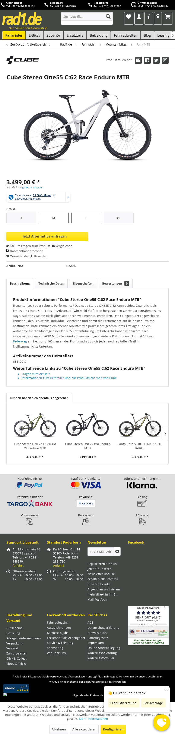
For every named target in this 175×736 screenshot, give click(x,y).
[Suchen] (108, 16)
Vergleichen (63, 246)
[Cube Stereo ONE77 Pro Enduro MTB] (87, 425)
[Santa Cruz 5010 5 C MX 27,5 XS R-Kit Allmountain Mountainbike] (140, 425)
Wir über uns (56, 653)
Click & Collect (16, 658)
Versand (12, 648)
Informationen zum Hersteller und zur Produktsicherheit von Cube (69, 378)
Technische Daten (51, 283)
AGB (90, 622)
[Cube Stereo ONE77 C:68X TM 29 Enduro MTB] (35, 425)
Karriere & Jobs (58, 633)
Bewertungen (115, 283)
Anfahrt (18, 565)
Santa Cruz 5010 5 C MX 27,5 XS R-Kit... (140, 446)
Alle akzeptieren (84, 729)
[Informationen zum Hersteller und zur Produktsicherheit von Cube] (22, 63)
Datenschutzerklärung (103, 628)
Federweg (20, 341)
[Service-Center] (149, 16)
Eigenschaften (83, 283)
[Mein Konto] (139, 16)
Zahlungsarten (16, 653)
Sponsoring (55, 648)
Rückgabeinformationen (23, 638)
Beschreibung (20, 283)
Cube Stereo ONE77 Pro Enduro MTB (87, 446)
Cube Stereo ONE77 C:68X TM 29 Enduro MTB (35, 446)
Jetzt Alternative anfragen (45, 236)
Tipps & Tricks (16, 664)
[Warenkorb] (167, 16)
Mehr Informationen (93, 719)
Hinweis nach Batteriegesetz (98, 635)
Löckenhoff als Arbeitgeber (66, 638)
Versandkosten (78, 676)
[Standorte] (157, 16)
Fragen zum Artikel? (35, 374)
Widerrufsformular (101, 658)
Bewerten (40, 256)
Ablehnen (59, 729)
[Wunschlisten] (128, 16)
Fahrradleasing (58, 622)
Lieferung (13, 633)
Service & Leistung (60, 643)
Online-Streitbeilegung (104, 648)
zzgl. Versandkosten (31, 187)
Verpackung (14, 643)
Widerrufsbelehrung (102, 653)
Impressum (96, 643)
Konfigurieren (113, 729)
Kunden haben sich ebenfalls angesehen (39, 398)
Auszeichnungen (59, 628)
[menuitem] (87, 18)
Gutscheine (14, 628)
